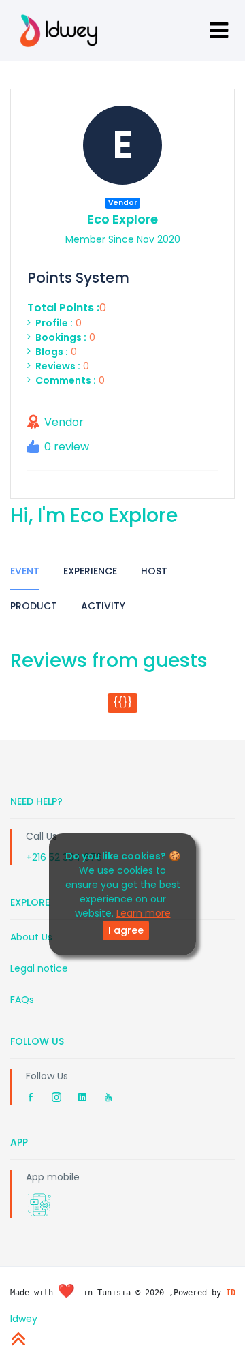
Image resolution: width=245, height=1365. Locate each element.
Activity (103, 606)
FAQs (22, 1000)
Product (33, 606)
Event (24, 571)
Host (154, 571)
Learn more (143, 913)
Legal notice (39, 968)
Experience (90, 571)
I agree (126, 930)
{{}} (122, 702)
